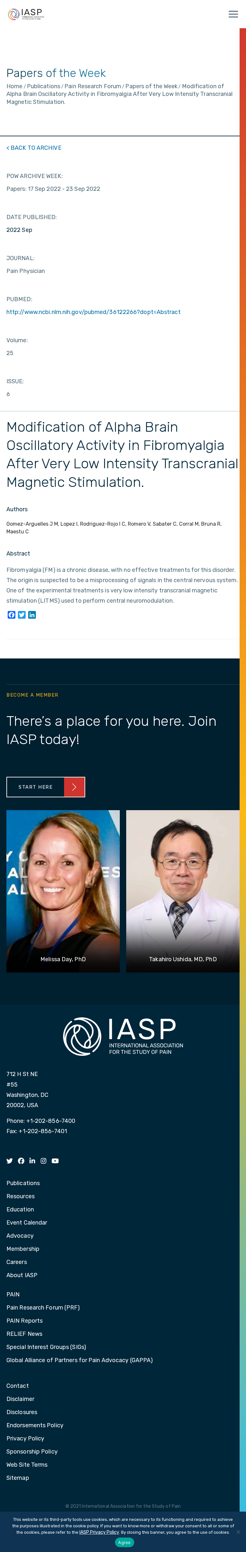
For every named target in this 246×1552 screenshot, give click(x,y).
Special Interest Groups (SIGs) (46, 1347)
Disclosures (21, 1412)
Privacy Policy (25, 1439)
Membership (22, 1249)
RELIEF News (24, 1334)
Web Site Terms (26, 1465)
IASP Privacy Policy (99, 1532)
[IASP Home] (26, 14)
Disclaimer (20, 1399)
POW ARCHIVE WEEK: (34, 176)
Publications (23, 1183)
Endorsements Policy (34, 1425)
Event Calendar (26, 1223)
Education (20, 1210)
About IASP (21, 1275)
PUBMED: (19, 299)
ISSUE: (15, 381)
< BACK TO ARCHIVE (34, 147)
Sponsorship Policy (32, 1452)
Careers (16, 1262)
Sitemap (17, 1478)
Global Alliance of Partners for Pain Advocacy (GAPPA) (79, 1360)
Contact (17, 1386)
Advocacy (20, 1236)
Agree (124, 1542)
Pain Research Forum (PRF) (43, 1308)
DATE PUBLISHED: (31, 217)
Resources (20, 1196)
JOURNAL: (20, 258)
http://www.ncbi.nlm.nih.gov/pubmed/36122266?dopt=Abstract (93, 312)
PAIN (13, 1295)
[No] (238, 1532)
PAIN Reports (24, 1321)
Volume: (17, 340)
